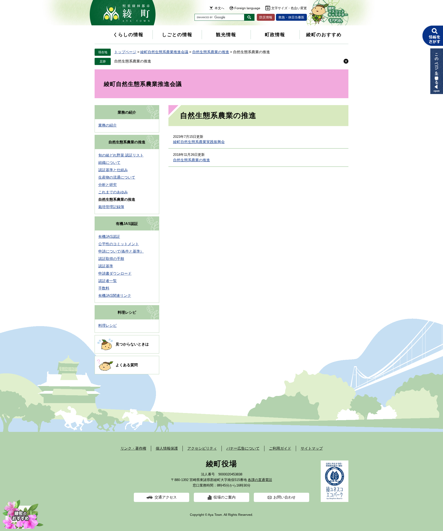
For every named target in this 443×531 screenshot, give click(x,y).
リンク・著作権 (133, 448)
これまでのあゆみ (113, 192)
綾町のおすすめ (324, 34)
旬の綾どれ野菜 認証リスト (121, 155)
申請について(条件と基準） (121, 251)
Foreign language (247, 8)
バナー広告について (243, 448)
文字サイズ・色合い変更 (289, 8)
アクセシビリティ (202, 448)
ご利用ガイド (280, 448)
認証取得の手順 (111, 259)
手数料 (103, 288)
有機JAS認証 (127, 224)
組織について (109, 163)
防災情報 (265, 17)
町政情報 (275, 34)
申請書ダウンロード (115, 273)
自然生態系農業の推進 (210, 52)
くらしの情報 (128, 34)
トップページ (125, 52)
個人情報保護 (167, 448)
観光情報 (226, 34)
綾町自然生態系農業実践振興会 (199, 142)
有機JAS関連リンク (114, 296)
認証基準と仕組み (113, 170)
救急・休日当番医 (291, 17)
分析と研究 (107, 185)
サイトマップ (312, 448)
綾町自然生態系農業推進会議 (164, 52)
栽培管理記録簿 (111, 207)
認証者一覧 (107, 281)
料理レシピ (127, 312)
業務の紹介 (127, 112)
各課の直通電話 (260, 480)
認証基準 (105, 266)
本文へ (219, 8)
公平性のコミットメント (118, 244)
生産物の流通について (116, 177)
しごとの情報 (177, 34)
